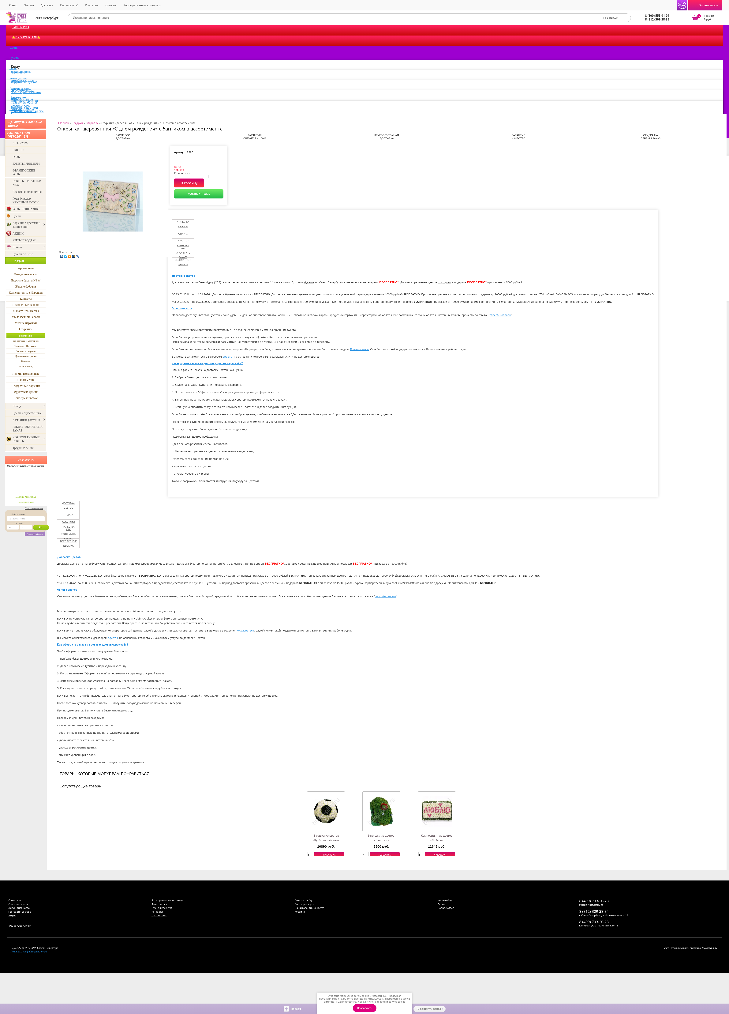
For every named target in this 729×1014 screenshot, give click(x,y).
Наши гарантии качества (309, 908)
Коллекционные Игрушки (26, 292)
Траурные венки (23, 448)
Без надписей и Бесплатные (26, 340)
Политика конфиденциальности (28, 951)
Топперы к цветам (26, 398)
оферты (227, 356)
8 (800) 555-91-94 (657, 15)
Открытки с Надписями (25, 345)
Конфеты (26, 298)
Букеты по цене (23, 254)
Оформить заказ (429, 1009)
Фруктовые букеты (25, 392)
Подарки (18, 261)
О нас (13, 5)
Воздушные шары (25, 274)
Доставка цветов (183, 224)
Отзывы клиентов (161, 908)
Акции (441, 904)
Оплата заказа (708, 5)
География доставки (20, 911)
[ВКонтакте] (62, 255)
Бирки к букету (25, 366)
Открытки (25, 329)
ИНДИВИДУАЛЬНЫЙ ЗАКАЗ (28, 428)
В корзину (189, 183)
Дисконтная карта (19, 908)
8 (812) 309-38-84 (657, 19)
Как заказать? (69, 5)
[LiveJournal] (78, 255)
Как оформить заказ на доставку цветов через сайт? (207, 363)
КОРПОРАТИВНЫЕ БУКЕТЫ (26, 439)
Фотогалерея (159, 904)
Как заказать (158, 915)
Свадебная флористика (27, 192)
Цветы (13, 47)
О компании (15, 900)
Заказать (705, 17)
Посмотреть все (26, 501)
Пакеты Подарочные (25, 373)
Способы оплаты (18, 904)
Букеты (14, 58)
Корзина (300, 911)
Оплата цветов (182, 308)
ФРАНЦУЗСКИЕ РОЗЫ (24, 172)
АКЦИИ (18, 233)
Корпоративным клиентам (142, 5)
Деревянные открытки (25, 356)
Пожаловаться (359, 349)
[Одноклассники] (70, 255)
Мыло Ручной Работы (26, 92)
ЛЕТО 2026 (20, 143)
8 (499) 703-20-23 (594, 900)
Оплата (29, 5)
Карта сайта (445, 900)
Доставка (47, 5)
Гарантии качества (183, 243)
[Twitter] (66, 255)
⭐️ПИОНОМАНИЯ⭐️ (26, 37)
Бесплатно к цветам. (183, 262)
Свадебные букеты (24, 102)
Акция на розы (21, 72)
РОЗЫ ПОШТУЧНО (26, 209)
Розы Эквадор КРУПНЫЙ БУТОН (26, 200)
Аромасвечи (26, 268)
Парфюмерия (25, 380)
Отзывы (111, 5)
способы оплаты (500, 315)
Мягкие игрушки (26, 323)
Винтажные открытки (26, 350)
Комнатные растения (26, 420)
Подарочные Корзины (25, 386)
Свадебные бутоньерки (27, 111)
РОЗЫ (17, 157)
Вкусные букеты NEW (25, 280)
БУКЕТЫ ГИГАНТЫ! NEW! (27, 183)
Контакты (92, 5)
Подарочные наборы (25, 305)
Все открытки (25, 335)
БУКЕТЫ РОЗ (20, 27)
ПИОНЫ (18, 150)
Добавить (329, 855)
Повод (17, 406)
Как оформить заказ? (183, 252)
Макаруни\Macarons (26, 311)
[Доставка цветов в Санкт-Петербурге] (16, 17)
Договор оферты (305, 904)
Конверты (25, 361)
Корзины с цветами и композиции (26, 224)
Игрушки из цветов (24, 82)
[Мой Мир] (74, 255)
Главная (63, 123)
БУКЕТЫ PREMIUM (26, 163)
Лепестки (15, 109)
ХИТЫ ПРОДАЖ (24, 240)
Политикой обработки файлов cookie (383, 1001)
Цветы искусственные (27, 413)
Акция (12, 915)
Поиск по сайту (303, 900)
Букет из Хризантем (26, 496)
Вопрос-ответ (446, 908)
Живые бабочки (25, 286)
